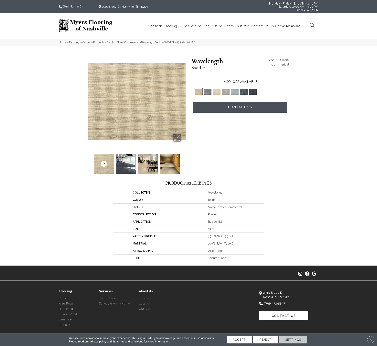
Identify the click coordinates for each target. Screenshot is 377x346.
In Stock (64, 324)
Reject (265, 339)
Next (184, 162)
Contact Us (240, 107)
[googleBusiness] (314, 274)
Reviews (145, 298)
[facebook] (307, 274)
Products (98, 42)
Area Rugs (66, 303)
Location (145, 303)
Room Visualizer (110, 298)
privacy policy (98, 341)
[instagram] (300, 274)
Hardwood (66, 308)
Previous (90, 162)
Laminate (65, 319)
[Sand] (217, 92)
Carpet (86, 42)
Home (62, 42)
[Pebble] (226, 92)
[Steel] (208, 92)
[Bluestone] (235, 92)
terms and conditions (130, 341)
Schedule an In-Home (114, 303)
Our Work (146, 308)
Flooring (74, 42)
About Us (146, 291)
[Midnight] (253, 92)
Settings (293, 339)
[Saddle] (198, 92)
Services (106, 291)
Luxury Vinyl (68, 314)
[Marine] (244, 92)
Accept (239, 339)
